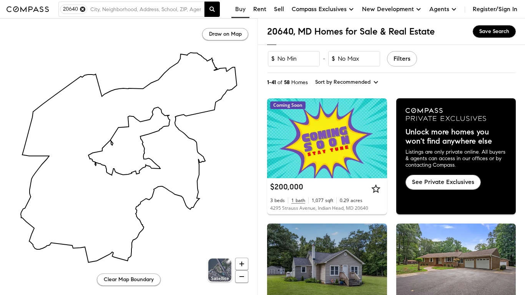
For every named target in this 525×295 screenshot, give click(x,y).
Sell (279, 9)
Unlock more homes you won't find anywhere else (448, 137)
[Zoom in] (241, 264)
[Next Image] (378, 263)
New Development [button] (388, 9)
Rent (259, 9)
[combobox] (145, 9)
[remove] (83, 9)
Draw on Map (225, 34)
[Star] (376, 188)
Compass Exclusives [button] (319, 9)
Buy (240, 9)
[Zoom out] (241, 276)
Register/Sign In (495, 9)
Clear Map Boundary (129, 279)
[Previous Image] (276, 263)
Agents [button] (439, 9)
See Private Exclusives (443, 182)
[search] (212, 9)
